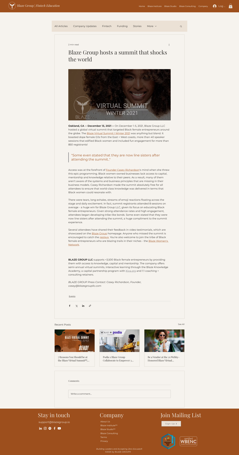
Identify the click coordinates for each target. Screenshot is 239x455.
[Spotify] (50, 428)
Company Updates (85, 26)
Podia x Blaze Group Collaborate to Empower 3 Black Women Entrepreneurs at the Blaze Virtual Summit (119, 358)
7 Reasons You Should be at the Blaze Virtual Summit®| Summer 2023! (72, 358)
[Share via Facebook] (69, 305)
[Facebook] (54, 428)
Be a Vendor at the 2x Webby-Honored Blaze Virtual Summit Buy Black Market (164, 358)
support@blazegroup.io (54, 422)
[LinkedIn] (40, 428)
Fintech (106, 26)
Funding (122, 26)
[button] (203, 6)
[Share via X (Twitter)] (76, 305)
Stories (137, 26)
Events (72, 296)
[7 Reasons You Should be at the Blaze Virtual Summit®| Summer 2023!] (75, 341)
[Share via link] (90, 305)
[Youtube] (59, 428)
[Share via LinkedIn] (83, 305)
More (150, 26)
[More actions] (169, 44)
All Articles (61, 26)
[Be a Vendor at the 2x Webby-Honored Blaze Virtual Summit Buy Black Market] (164, 341)
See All (181, 324)
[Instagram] (45, 428)
